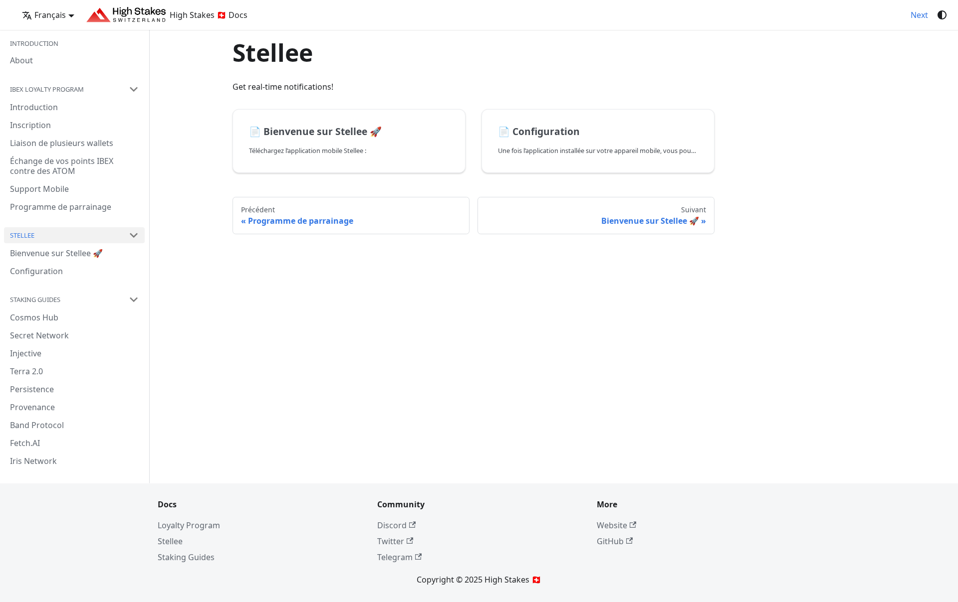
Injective (25, 353)
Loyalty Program (189, 525)
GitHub (610, 541)
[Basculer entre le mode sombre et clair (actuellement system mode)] (942, 15)
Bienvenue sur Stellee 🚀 (56, 253)
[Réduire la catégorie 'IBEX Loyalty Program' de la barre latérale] (134, 89)
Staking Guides (35, 299)
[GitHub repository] (899, 15)
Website (612, 525)
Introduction (34, 107)
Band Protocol (37, 425)
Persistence (32, 389)
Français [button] (50, 14)
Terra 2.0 (26, 371)
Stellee (22, 235)
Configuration (36, 271)
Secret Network (39, 335)
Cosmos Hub (34, 317)
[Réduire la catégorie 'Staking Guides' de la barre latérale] (134, 299)
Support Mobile (39, 188)
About (21, 60)
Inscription (30, 125)
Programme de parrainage (60, 206)
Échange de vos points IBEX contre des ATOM (61, 165)
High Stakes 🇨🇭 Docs (208, 14)
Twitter (390, 541)
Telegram (395, 557)
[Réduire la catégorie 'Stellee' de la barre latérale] (134, 235)
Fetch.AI (25, 443)
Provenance (32, 407)
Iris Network (33, 460)
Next (919, 14)
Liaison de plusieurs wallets (61, 143)
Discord (392, 525)
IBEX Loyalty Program (47, 89)
